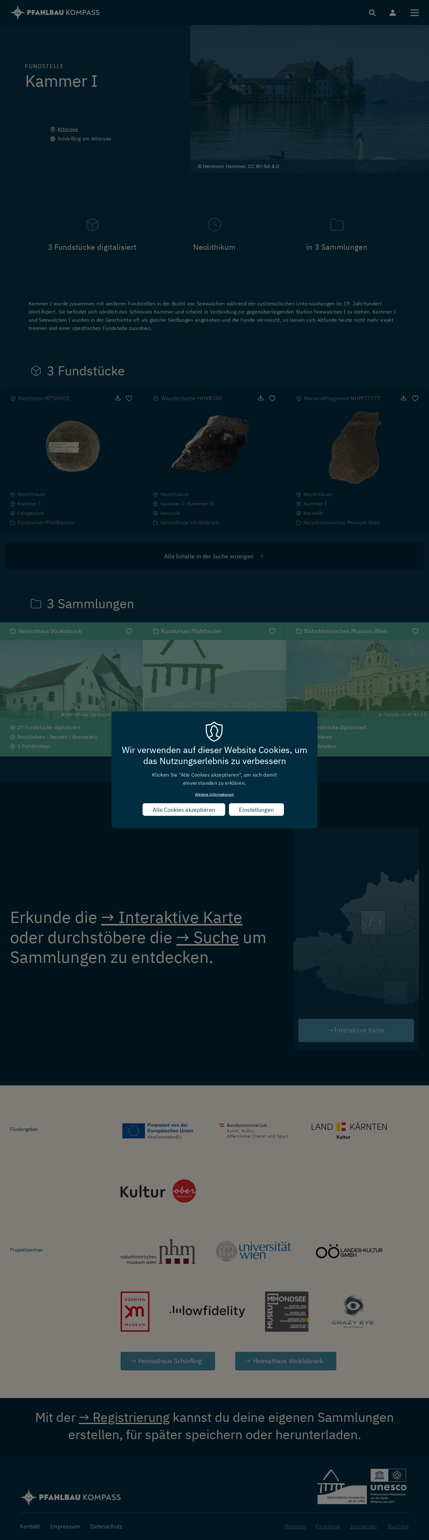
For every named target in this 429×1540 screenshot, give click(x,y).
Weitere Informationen (214, 794)
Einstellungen (256, 809)
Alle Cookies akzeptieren (184, 809)
